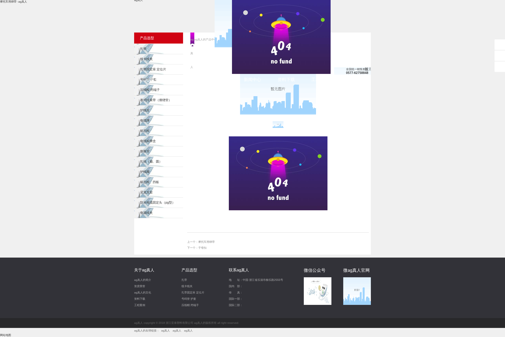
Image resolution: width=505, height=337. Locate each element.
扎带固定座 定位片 (192, 292)
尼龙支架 (146, 192)
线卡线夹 (187, 286)
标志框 (145, 130)
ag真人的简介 (142, 279)
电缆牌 (145, 120)
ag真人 (151, 79)
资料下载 (286, 79)
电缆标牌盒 (148, 141)
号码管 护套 (188, 298)
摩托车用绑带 (206, 241)
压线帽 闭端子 (190, 305)
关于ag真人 (185, 79)
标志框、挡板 (149, 182)
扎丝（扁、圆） (151, 161)
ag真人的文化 (142, 292)
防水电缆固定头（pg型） (157, 202)
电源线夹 (146, 212)
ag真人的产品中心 (218, 81)
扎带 (184, 279)
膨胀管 (145, 151)
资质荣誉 (139, 286)
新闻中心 (252, 79)
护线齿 (145, 110)
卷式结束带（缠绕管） (156, 100)
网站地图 (5, 335)
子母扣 (202, 247)
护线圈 (145, 171)
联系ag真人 (354, 79)
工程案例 (320, 79)
